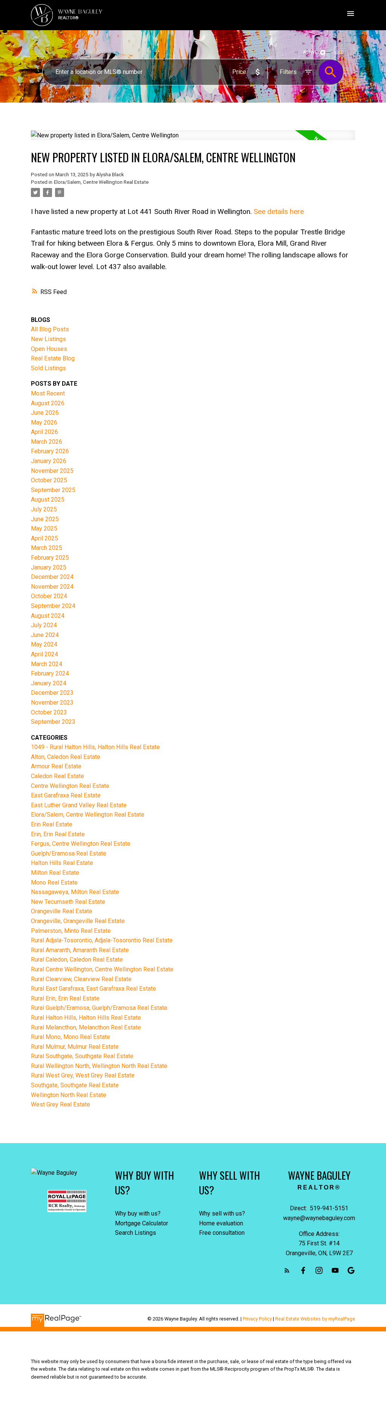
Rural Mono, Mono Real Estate (70, 1036)
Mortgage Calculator (141, 1223)
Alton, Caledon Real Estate (65, 756)
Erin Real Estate (51, 824)
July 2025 (44, 509)
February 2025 (50, 557)
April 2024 (44, 654)
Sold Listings (48, 368)
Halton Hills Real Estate (62, 862)
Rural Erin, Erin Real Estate (65, 998)
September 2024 (53, 605)
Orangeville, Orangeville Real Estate (78, 921)
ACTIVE (310, 52)
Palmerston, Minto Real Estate (71, 930)
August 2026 (47, 403)
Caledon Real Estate (57, 776)
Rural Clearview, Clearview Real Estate (81, 979)
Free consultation (222, 1232)
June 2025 (45, 519)
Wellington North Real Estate (68, 1095)
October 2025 (49, 480)
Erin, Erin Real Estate (58, 834)
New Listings (48, 339)
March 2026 (46, 441)
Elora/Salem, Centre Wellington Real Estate (101, 182)
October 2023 (49, 712)
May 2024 (44, 644)
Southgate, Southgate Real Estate (75, 1085)
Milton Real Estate (55, 872)
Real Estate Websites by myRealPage (315, 1319)
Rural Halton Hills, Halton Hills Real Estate (86, 1017)
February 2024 (50, 673)
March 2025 (46, 547)
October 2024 (49, 596)
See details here (279, 211)
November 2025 (52, 470)
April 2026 (44, 432)
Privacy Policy (257, 1319)
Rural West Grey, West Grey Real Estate (83, 1075)
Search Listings (135, 1232)
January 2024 (48, 683)
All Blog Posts (50, 329)
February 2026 (50, 451)
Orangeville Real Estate (61, 911)
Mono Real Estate (54, 882)
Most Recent (48, 393)
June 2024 (45, 635)
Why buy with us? (138, 1213)
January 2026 (48, 461)
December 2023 (52, 692)
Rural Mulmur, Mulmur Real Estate (75, 1046)
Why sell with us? (222, 1213)
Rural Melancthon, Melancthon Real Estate (86, 1027)
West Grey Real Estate (60, 1104)
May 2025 (44, 528)
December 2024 (52, 576)
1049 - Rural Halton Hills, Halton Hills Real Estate (95, 747)
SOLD (339, 52)
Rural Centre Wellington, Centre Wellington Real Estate (102, 969)
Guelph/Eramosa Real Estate (68, 853)
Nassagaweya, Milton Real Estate (75, 892)
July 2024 (44, 625)
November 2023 (52, 702)
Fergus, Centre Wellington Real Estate (80, 843)
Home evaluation (221, 1223)
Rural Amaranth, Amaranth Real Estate (80, 950)
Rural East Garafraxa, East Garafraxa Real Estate (93, 988)
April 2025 (44, 538)
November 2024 (52, 586)
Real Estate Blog (53, 358)
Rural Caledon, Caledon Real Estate (77, 959)
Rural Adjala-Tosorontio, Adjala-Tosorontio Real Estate (102, 940)
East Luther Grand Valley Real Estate (79, 805)
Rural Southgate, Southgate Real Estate (82, 1056)
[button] (287, 1270)
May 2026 (44, 422)
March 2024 (46, 664)
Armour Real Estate (56, 766)
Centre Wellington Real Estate (70, 785)
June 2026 (45, 412)
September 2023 (53, 721)
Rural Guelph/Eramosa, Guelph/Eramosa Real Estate (99, 1007)
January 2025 (48, 567)
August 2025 (47, 499)
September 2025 (53, 490)
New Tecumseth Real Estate (68, 901)
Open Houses (49, 348)
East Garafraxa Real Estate (66, 795)
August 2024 (47, 615)
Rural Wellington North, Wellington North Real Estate (99, 1066)
